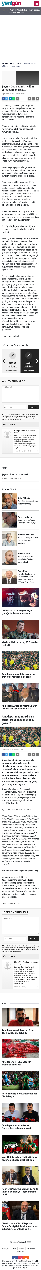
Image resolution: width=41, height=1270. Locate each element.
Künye (14, 1249)
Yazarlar (18, 63)
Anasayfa (8, 63)
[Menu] (37, 3)
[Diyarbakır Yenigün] (11, 3)
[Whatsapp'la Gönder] (13, 98)
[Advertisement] (20, 37)
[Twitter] (6, 98)
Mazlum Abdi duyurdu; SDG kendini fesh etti (23, 11)
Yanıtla (18, 451)
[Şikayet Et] (37, 451)
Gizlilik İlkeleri (32, 1249)
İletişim (21, 1249)
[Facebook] (3, 98)
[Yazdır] (17, 98)
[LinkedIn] (10, 98)
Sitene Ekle (20, 1251)
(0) (25, 451)
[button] (29, 98)
